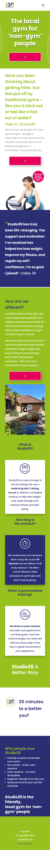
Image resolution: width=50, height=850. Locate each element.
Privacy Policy (25, 843)
